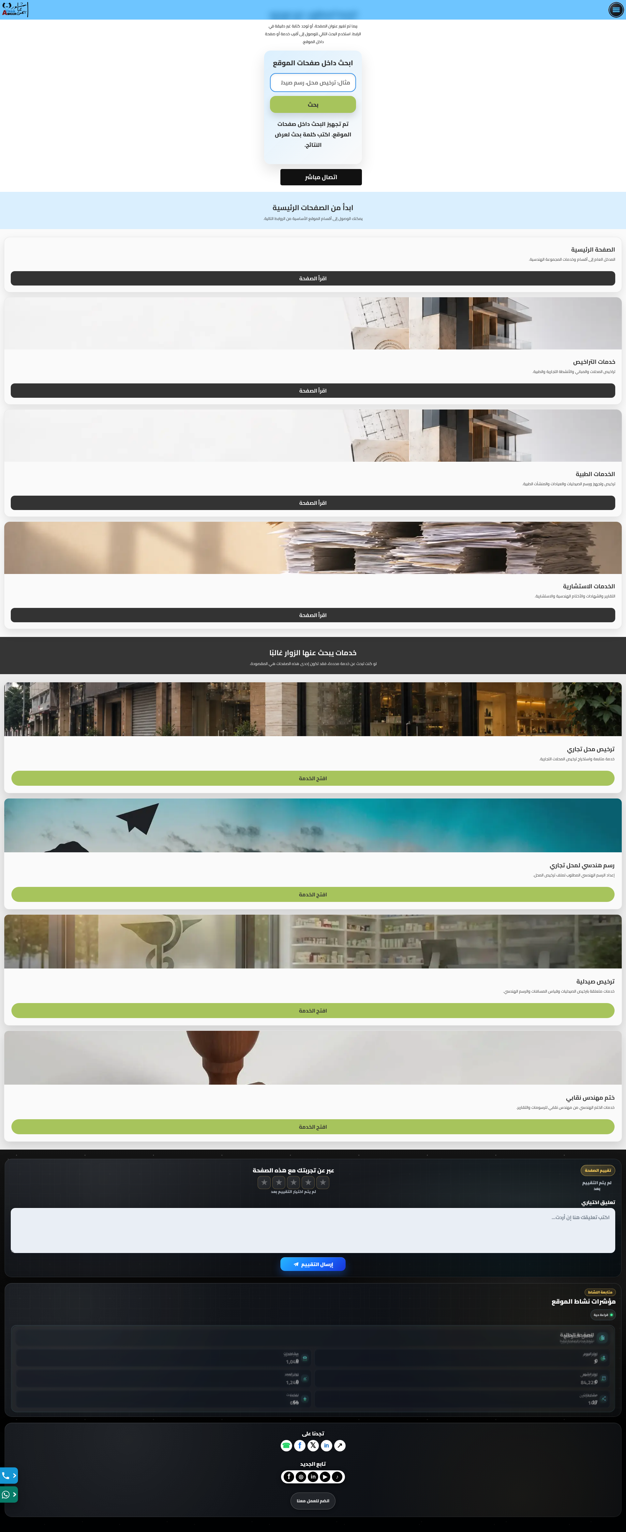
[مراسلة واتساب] (9, 1494)
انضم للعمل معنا (313, 1501)
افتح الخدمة (313, 778)
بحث (313, 104)
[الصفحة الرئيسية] (15, 10)
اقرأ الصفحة (313, 278)
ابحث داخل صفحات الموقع (313, 62)
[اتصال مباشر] (9, 1475)
